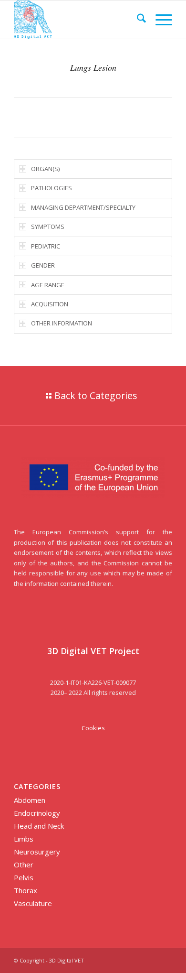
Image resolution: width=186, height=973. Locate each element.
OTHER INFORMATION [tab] (61, 323)
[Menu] (159, 19)
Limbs (23, 838)
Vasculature (33, 903)
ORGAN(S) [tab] (45, 168)
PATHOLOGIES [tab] (51, 188)
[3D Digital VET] (77, 19)
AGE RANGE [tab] (47, 285)
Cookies (93, 728)
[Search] (136, 19)
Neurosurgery (37, 851)
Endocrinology (37, 813)
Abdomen (29, 800)
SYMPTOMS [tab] (47, 226)
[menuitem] (136, 19)
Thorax (25, 890)
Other (23, 864)
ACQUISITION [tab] (49, 304)
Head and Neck (39, 826)
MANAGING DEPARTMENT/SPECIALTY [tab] (83, 207)
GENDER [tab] (43, 265)
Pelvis (23, 877)
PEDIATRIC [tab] (45, 246)
